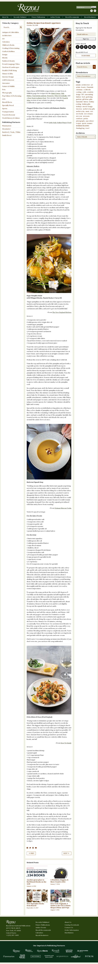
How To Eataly (66, 743)
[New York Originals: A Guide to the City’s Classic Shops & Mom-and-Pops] (60, 896)
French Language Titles (11, 64)
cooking (78, 92)
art (92, 85)
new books (79, 114)
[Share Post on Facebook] (27, 848)
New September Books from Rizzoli (35, 905)
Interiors (79, 109)
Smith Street (6, 135)
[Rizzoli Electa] (42, 951)
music (87, 111)
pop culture (90, 121)
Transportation (8, 112)
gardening (89, 97)
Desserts (50, 96)
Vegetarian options (39, 96)
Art (3, 39)
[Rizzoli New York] (28, 8)
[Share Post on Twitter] (30, 848)
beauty (83, 87)
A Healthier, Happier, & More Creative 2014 (59, 881)
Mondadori (6, 129)
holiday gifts (86, 104)
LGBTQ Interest (8, 80)
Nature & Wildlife (8, 86)
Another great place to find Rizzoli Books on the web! (36, 882)
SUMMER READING (82, 126)
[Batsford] (35, 956)
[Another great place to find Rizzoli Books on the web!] (37, 872)
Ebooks (4, 58)
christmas (79, 90)
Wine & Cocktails (60, 96)
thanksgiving (80, 128)
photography (80, 121)
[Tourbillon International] (75, 956)
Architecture (7, 35)
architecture (86, 85)
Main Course (55, 93)
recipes (78, 123)
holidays (79, 106)
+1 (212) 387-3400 (12, 935)
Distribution (69, 933)
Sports (4, 108)
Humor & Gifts (7, 74)
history (86, 102)
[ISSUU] (94, 47)
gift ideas (85, 99)
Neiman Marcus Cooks (63, 508)
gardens (78, 99)
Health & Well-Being (9, 70)
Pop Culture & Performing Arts (11, 97)
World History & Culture (11, 118)
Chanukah (90, 87)
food (83, 97)
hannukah (79, 102)
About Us (68, 922)
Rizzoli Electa (7, 102)
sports (84, 123)
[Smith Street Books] (22, 956)
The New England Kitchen (61, 312)
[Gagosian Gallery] (49, 956)
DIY (82, 94)
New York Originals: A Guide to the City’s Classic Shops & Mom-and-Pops (60, 906)
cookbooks (87, 90)
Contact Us (69, 927)
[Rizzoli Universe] (29, 950)
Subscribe (86, 56)
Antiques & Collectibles (10, 32)
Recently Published (42, 922)
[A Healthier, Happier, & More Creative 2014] (60, 872)
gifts (90, 99)
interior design (87, 106)
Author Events (41, 927)
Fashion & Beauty (8, 61)
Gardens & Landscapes (10, 67)
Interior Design (8, 77)
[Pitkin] (89, 956)
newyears (86, 116)
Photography (7, 93)
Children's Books (8, 45)
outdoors (79, 118)
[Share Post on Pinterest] (33, 848)
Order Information (72, 930)
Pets (3, 89)
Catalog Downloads (72, 925)
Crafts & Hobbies (8, 51)
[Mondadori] (82, 951)
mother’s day (80, 111)
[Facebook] (95, 11)
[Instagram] (91, 11)
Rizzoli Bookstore (42, 935)
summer (89, 123)
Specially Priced (8, 105)
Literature (6, 83)
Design (4, 54)
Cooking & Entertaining (10, 48)
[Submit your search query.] (20, 27)
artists (78, 87)
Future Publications (43, 925)
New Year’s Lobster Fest (37, 98)
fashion (78, 97)
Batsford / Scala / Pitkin (11, 132)
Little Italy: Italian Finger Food (60, 123)
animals (78, 85)
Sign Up (94, 7)
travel (87, 128)
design (78, 94)
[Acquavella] (62, 956)
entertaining (89, 94)
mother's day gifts (89, 109)
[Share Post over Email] (36, 848)
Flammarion (6, 126)
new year (79, 116)
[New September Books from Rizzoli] (37, 896)
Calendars (6, 42)
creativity (90, 92)
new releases (88, 114)
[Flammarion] (9, 956)
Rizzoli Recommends (43, 930)
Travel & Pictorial (8, 115)
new (91, 111)
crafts (84, 92)
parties (85, 118)
